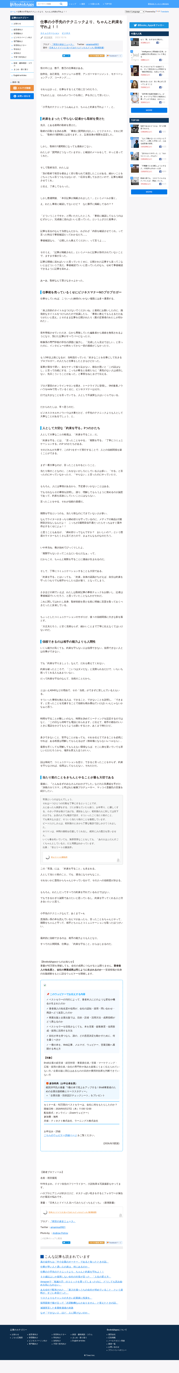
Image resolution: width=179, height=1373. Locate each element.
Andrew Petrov (60, 1233)
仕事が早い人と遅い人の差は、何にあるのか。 (65, 1266)
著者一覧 (16, 82)
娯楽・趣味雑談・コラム (82, 1334)
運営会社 (112, 1334)
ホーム (13, 12)
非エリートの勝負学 (59, 857)
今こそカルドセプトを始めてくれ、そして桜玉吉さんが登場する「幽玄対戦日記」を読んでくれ (153, 69)
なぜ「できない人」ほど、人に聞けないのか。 (65, 1312)
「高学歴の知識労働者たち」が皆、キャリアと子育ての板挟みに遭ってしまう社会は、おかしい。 (153, 96)
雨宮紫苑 (48, 37)
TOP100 (108, 4)
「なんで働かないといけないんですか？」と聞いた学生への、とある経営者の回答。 (153, 141)
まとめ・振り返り (21, 69)
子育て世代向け (20, 57)
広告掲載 (112, 1338)
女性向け (17, 53)
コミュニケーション (49, 33)
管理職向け (18, 33)
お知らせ (17, 23)
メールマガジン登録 (116, 1341)
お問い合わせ (113, 1347)
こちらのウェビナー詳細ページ (60, 1135)
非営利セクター (20, 45)
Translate (165, 12)
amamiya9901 (92, 44)
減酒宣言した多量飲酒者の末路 (56, 1307)
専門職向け (18, 41)
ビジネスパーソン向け (23, 37)
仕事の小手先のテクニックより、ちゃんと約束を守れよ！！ (72, 1271)
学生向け (17, 49)
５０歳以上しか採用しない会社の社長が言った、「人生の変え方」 (75, 1276)
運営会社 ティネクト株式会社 (158, 4)
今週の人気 (94, 4)
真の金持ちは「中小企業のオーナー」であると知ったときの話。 (74, 1261)
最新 (83, 4)
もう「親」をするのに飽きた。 (152, 39)
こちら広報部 (17, 1338)
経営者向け (18, 30)
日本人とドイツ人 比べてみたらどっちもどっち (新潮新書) (76, 47)
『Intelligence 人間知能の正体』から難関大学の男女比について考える (153, 54)
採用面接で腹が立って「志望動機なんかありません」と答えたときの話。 (79, 1302)
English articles (20, 75)
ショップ (72, 4)
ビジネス (66, 33)
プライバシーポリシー (117, 1350)
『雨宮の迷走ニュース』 (62, 44)
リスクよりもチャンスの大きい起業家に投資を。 (66, 1297)
